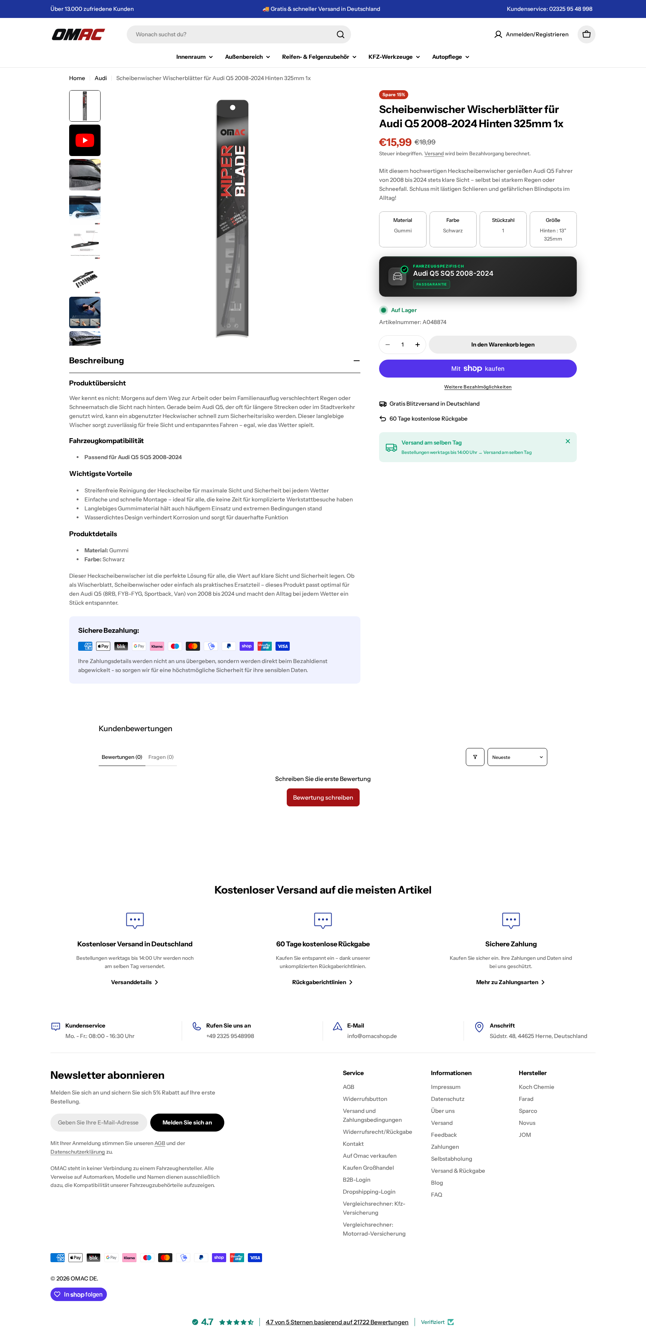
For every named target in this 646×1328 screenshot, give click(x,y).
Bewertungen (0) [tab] (122, 757)
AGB (159, 1143)
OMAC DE (84, 1278)
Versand (434, 153)
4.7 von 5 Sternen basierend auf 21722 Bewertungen (337, 1322)
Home (77, 78)
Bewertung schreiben (323, 797)
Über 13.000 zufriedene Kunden (92, 8)
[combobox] (239, 34)
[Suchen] (340, 34)
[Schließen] (568, 441)
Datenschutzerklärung (77, 1151)
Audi (101, 78)
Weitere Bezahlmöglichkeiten (478, 387)
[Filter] (475, 757)
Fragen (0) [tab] (161, 757)
